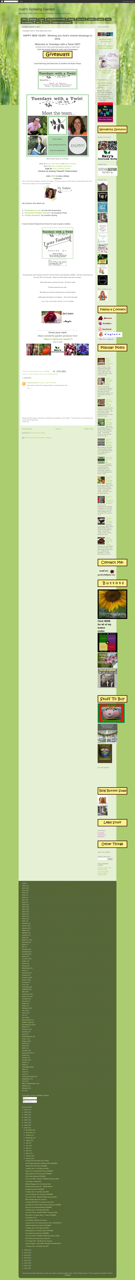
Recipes (24, 1041)
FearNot (24, 975)
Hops (38, 22)
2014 (23, 893)
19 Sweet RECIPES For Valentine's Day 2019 (39, 1202)
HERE (53, 176)
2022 (23, 911)
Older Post (88, 429)
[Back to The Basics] (107, 667)
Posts (26, 1098)
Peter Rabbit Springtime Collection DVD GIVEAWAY (41, 1163)
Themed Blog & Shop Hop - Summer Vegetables (109, 442)
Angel (24, 937)
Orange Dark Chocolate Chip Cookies (37, 1160)
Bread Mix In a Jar (32, 210)
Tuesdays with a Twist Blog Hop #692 (109, 422)
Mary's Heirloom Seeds (57, 339)
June (27, 1145)
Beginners (25, 940)
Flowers (24, 980)
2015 (23, 895)
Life (23, 1015)
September (29, 1138)
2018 (23, 902)
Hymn (24, 1013)
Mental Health (26, 1020)
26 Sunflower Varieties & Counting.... (36, 1220)
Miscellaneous (26, 1024)
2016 (23, 897)
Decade (24, 966)
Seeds (24, 1046)
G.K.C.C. (46, 22)
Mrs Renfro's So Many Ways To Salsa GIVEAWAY (40, 1215)
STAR (24, 1055)
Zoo (23, 1090)
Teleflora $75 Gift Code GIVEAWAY (36, 1166)
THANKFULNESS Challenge (61, 22)
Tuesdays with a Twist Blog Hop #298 (37, 1228)
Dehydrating (26, 968)
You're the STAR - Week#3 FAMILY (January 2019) (41, 1212)
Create (24, 963)
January (28, 1158)
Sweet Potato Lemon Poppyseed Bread (109, 362)
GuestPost (25, 999)
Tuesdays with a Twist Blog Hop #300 (37, 1192)
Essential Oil (26, 973)
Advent (24, 926)
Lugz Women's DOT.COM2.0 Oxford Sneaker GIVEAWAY (43, 1205)
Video (24, 1081)
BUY (23, 947)
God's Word (81, 19)
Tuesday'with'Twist (52, 374)
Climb (24, 956)
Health (24, 1003)
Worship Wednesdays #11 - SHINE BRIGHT (39, 1186)
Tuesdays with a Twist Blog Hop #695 (104, 868)
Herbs (24, 1006)
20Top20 (25, 923)
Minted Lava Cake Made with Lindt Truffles (109, 541)
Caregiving (25, 951)
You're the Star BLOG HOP (56, 19)
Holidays (24, 1008)
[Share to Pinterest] (65, 371)
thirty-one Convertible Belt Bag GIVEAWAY (38, 1207)
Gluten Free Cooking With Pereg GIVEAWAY (39, 1171)
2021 (23, 909)
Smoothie (25, 1050)
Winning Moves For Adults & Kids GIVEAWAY (39, 1230)
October (28, 1135)
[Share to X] (61, 371)
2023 (23, 914)
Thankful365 (26, 1067)
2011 (23, 886)
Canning (24, 949)
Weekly (24, 1086)
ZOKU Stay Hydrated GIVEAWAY (35, 1176)
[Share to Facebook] (63, 371)
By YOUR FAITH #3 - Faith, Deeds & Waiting (105, 85)
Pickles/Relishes (27, 1036)
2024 (23, 916)
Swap (108, 19)
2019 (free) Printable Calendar (37, 213)
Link (44, 374)
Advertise (91, 19)
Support (100, 19)
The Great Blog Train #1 (109, 459)
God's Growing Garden (37, 9)
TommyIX (103, 1273)
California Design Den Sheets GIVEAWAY (38, 1225)
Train (23, 1074)
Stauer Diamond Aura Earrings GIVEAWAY (38, 1173)
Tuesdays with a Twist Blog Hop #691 (109, 520)
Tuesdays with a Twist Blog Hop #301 (37, 1168)
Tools (23, 1072)
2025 (23, 918)
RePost (24, 1043)
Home (24, 19)
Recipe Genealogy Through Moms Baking (109, 382)
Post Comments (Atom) (38, 433)
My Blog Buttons (27, 22)
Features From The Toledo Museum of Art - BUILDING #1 (43, 1223)
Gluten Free (26, 996)
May (27, 1148)
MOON (24, 1027)
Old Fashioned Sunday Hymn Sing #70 (37, 1238)
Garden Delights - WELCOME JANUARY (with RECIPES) (43, 1243)
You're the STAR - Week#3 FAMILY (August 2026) (103, 873)
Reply (28, 388)
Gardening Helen (32, 382)
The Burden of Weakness (33, 1181)
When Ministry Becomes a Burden (36, 1199)
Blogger (68, 1275)
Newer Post (27, 429)
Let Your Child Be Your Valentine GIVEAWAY (39, 1194)
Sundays (24, 1060)
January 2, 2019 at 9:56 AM (47, 382)
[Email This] (57, 371)
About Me (33, 19)
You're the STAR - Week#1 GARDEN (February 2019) (42, 1179)
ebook (24, 970)
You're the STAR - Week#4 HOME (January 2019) (41, 1197)
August (28, 1140)
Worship (71, 19)
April (27, 1150)
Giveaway (25, 994)
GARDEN (25, 989)
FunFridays (25, 987)
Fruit (23, 984)
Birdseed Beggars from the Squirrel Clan (38, 1184)
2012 (23, 888)
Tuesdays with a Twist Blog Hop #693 (109, 479)
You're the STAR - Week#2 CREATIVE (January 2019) (42, 1236)
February (29, 1156)
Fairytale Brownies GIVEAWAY (34, 1189)
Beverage (25, 942)
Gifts (23, 991)
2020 (23, 907)
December (29, 1130)
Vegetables (25, 1079)
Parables (25, 1031)
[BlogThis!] (59, 371)
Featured (36, 374)
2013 (23, 890)
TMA (23, 1069)
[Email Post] (53, 371)
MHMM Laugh (26, 1022)
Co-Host (29, 374)
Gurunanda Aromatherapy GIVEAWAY (37, 1233)
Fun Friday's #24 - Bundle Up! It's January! (38, 1241)
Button (24, 944)
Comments (28, 1101)
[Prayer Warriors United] (107, 687)
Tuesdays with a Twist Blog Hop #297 (37, 1246)
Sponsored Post (27, 1053)
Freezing (25, 982)
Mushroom (25, 1029)
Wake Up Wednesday (28, 1083)
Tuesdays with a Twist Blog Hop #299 (37, 1210)
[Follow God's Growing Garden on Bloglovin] (106, 340)
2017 (23, 900)
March (28, 1153)
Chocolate (25, 954)
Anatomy (25, 935)
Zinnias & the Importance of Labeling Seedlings (109, 500)
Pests (23, 1034)
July (27, 1143)
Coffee (24, 961)
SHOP (24, 1048)
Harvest (24, 1001)
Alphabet (25, 933)
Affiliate (24, 930)
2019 (23, 904)
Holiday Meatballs (32, 215)
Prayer (41, 19)
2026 (23, 921)
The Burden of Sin (31, 1217)
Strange (24, 1057)
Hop (41, 374)
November (29, 1132)
